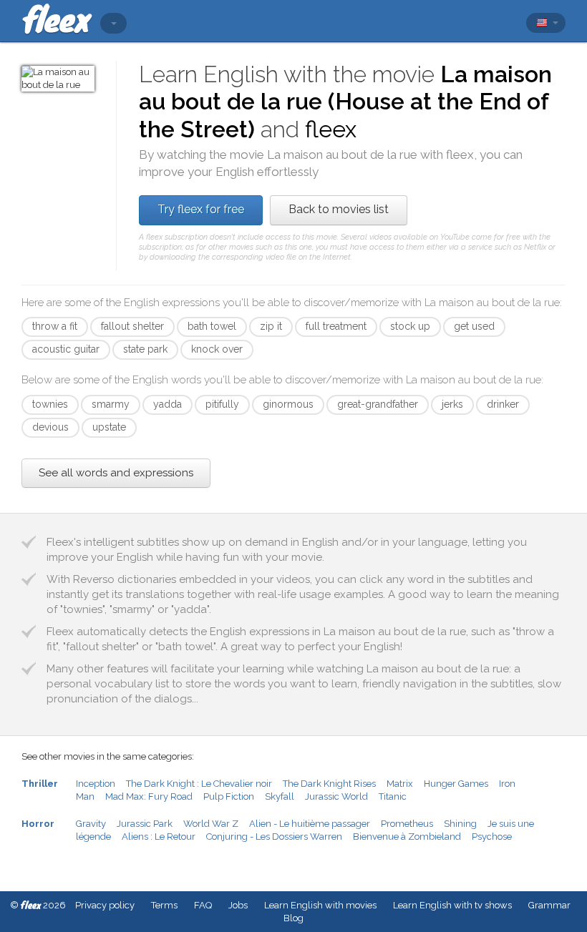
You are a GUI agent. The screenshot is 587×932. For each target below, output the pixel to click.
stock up (410, 326)
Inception (95, 783)
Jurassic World (336, 796)
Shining (460, 823)
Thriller (39, 783)
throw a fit (54, 326)
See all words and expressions (116, 472)
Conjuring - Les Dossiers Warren (274, 836)
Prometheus (407, 823)
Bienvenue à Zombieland (407, 836)
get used (474, 326)
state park (145, 349)
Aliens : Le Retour (158, 836)
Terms (164, 905)
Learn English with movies (320, 905)
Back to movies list (338, 209)
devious (50, 427)
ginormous (288, 404)
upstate (109, 427)
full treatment (336, 326)
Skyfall (279, 796)
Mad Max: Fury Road (149, 796)
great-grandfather (377, 404)
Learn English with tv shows (452, 905)
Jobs (238, 905)
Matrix (400, 783)
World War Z (210, 823)
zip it (271, 326)
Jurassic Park (145, 823)
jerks (452, 404)
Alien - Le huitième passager (309, 823)
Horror (37, 823)
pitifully (222, 404)
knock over (217, 349)
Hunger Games (456, 783)
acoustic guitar (66, 349)
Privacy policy (105, 905)
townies (50, 404)
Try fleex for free (200, 209)
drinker (503, 404)
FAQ (203, 905)
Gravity (91, 823)
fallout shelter (132, 326)
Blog (293, 918)
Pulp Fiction (228, 796)
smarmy (111, 404)
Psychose (492, 836)
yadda (167, 404)
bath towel (212, 326)
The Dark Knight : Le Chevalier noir (199, 783)
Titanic (393, 796)
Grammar (549, 905)
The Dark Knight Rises (329, 783)
